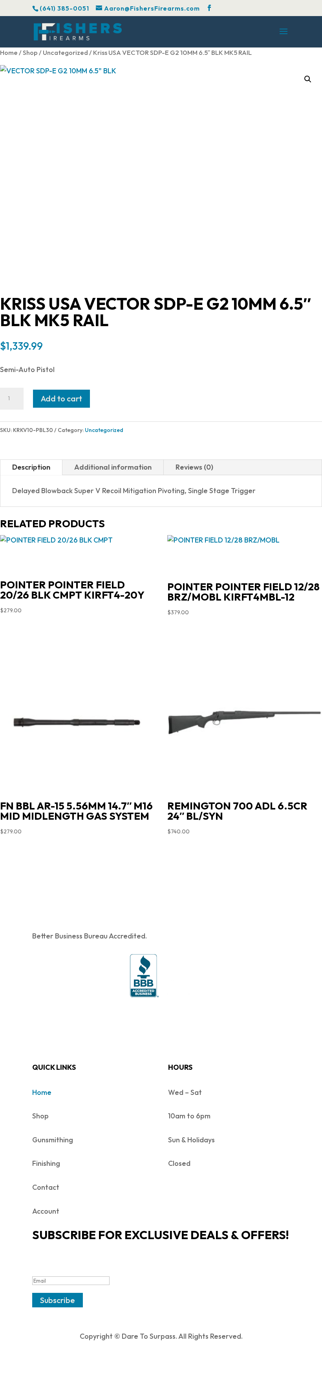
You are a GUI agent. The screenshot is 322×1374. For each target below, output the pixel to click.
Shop (30, 52)
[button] (308, 79)
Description (31, 467)
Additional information (113, 467)
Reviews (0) (194, 467)
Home (9, 52)
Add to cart (61, 398)
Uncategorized (65, 52)
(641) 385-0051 (64, 8)
